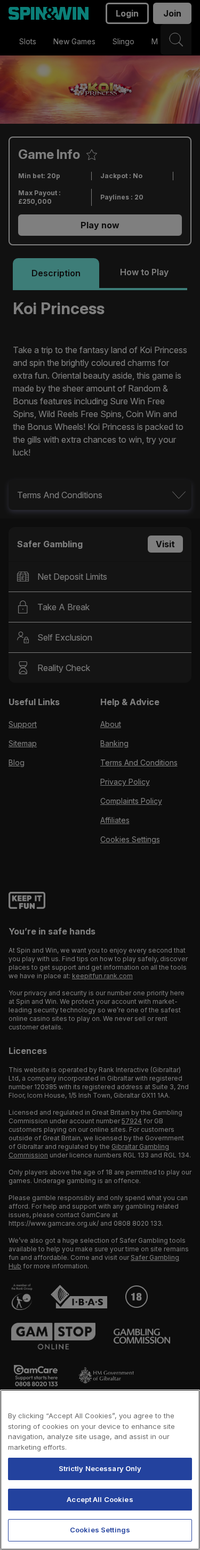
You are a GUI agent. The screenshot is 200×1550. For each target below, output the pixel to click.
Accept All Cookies (100, 1499)
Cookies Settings (100, 1529)
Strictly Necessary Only (100, 1468)
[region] (100, 1469)
